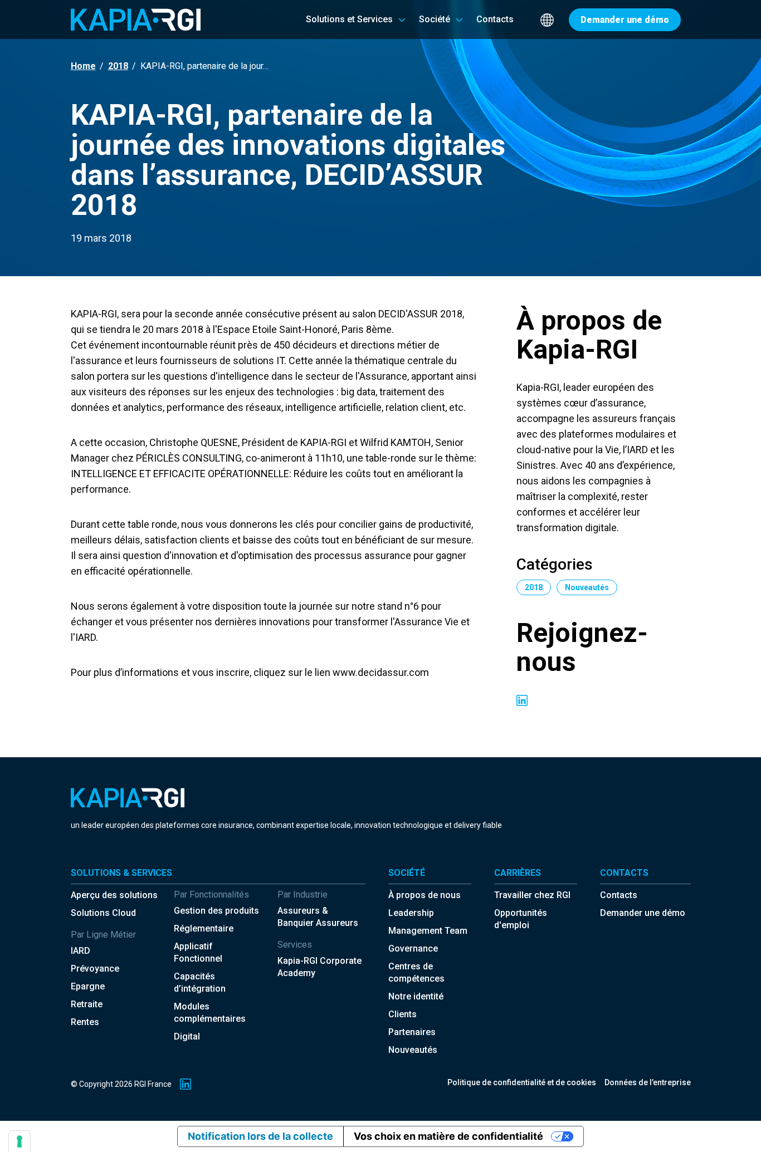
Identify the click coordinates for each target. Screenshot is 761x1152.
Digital (187, 1036)
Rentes (85, 1022)
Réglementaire (203, 928)
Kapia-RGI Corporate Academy (319, 966)
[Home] (136, 19)
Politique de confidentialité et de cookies (521, 1082)
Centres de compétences (416, 972)
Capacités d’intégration (200, 982)
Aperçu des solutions (114, 895)
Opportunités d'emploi (520, 919)
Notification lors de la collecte (260, 1136)
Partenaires (412, 1032)
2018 (118, 66)
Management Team (427, 930)
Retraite (87, 1004)
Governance (413, 948)
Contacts (618, 895)
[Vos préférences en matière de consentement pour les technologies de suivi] (19, 1141)
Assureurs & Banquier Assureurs (317, 916)
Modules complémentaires (210, 1012)
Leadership (411, 913)
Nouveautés (412, 1050)
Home (83, 66)
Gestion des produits (216, 910)
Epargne (88, 986)
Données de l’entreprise (647, 1082)
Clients (402, 1014)
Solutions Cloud (103, 913)
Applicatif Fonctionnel (198, 952)
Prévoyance (95, 968)
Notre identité (415, 996)
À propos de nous (424, 895)
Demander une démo (642, 913)
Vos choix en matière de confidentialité (448, 1136)
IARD (80, 950)
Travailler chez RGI (532, 895)
